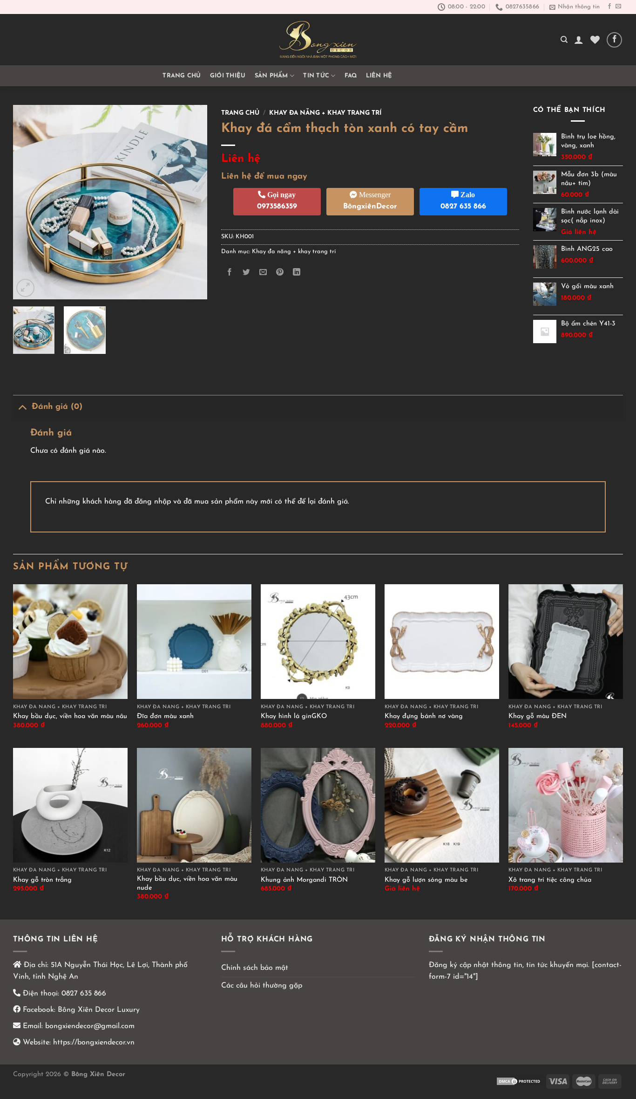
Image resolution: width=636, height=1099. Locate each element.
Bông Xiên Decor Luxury (97, 1010)
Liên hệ (379, 76)
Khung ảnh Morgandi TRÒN (304, 880)
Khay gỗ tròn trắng (42, 880)
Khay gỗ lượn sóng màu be (426, 880)
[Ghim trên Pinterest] (280, 272)
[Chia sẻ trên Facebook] (229, 272)
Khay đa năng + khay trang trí (325, 113)
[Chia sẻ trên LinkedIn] (296, 272)
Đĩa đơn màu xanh (165, 716)
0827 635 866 (83, 993)
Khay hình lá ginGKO (294, 716)
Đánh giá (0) (57, 407)
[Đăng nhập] (578, 39)
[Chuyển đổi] (22, 407)
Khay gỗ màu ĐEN (537, 716)
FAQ (351, 76)
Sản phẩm (271, 76)
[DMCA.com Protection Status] (519, 1081)
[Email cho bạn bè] (263, 272)
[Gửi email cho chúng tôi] (618, 6)
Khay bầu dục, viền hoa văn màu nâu (70, 716)
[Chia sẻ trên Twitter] (246, 272)
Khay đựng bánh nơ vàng (424, 716)
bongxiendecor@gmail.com (89, 1026)
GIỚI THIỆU (228, 76)
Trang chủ (181, 76)
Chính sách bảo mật (254, 968)
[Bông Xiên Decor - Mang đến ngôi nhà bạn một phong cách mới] (318, 39)
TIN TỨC (316, 76)
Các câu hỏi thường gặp (261, 985)
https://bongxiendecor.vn (94, 1042)
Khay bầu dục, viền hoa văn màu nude (187, 884)
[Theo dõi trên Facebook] (609, 6)
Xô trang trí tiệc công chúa (549, 880)
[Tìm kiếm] (564, 39)
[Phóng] (25, 288)
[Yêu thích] (595, 39)
